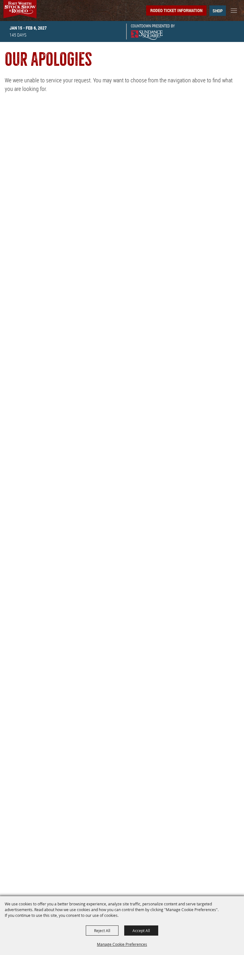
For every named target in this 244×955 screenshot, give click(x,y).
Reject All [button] (102, 930)
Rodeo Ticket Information (176, 10)
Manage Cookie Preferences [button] (122, 944)
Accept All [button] (141, 930)
